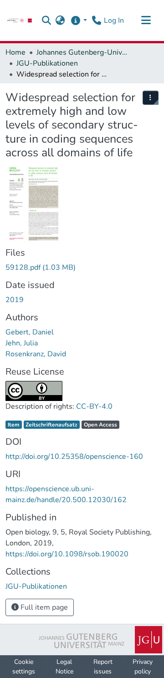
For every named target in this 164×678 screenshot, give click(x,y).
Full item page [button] (43, 607)
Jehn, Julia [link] (21, 343)
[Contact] (96, 20)
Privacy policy (143, 666)
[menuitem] (151, 98)
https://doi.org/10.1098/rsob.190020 (66, 554)
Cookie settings (23, 666)
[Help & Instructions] (78, 20)
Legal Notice (64, 666)
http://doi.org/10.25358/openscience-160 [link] (74, 457)
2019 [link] (14, 300)
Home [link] (15, 52)
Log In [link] (114, 20)
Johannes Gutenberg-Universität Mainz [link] (82, 52)
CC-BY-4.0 (94, 406)
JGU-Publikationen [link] (47, 63)
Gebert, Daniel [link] (29, 332)
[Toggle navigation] (146, 20)
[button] (46, 20)
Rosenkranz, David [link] (35, 354)
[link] (19, 20)
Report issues (103, 666)
